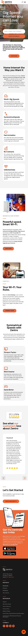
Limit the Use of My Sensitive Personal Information (12, 616)
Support (5, 601)
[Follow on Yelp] (7, 626)
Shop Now (14, 56)
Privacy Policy (6, 608)
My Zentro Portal (7, 604)
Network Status (6, 611)
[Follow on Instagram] (13, 626)
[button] (3, 478)
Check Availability (11, 501)
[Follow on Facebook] (4, 626)
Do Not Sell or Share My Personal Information (13, 613)
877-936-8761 (10, 577)
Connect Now (9, 310)
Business (5, 588)
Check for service (14, 36)
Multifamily (5, 590)
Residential (5, 585)
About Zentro (6, 593)
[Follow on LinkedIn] (10, 626)
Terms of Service (7, 606)
